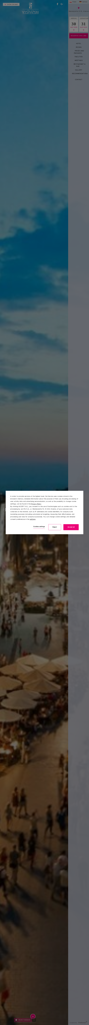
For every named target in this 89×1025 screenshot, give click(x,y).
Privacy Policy (36, 504)
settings (32, 519)
